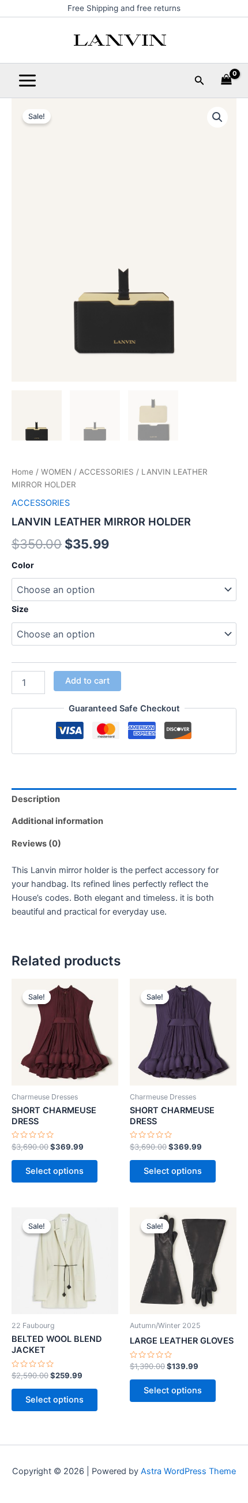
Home (22, 471)
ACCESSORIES (106, 471)
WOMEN (56, 471)
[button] (199, 80)
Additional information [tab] (57, 821)
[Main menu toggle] (27, 80)
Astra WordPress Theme (188, 1471)
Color (23, 565)
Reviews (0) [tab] (36, 843)
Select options (54, 1171)
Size (20, 609)
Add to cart (87, 681)
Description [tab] (36, 799)
